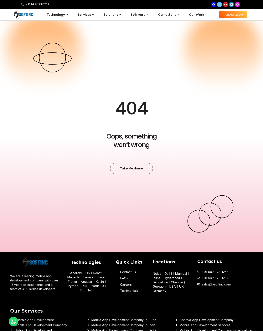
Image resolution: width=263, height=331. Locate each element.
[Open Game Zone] (178, 14)
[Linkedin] (231, 4)
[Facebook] (213, 4)
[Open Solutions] (120, 14)
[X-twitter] (219, 4)
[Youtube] (225, 4)
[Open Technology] (67, 14)
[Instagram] (237, 4)
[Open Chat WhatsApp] (13, 321)
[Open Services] (93, 14)
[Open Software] (147, 14)
